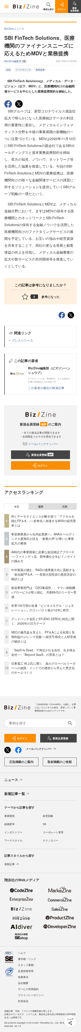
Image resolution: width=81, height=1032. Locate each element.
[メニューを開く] (6, 6)
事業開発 (9, 816)
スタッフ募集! (26, 965)
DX (44, 824)
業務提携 (40, 69)
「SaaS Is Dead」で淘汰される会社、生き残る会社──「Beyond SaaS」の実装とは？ (43, 652)
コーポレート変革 (53, 832)
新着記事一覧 (14, 793)
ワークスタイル (13, 840)
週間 (40, 506)
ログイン (43, 465)
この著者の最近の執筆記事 (46, 388)
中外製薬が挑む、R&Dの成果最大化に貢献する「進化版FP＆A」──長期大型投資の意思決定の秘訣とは (43, 574)
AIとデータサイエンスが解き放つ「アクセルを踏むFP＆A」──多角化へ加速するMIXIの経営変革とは (43, 520)
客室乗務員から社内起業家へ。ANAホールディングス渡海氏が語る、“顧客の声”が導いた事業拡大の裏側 (43, 538)
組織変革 (9, 824)
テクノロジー (50, 840)
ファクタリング (23, 69)
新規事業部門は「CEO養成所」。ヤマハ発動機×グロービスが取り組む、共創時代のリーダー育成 (43, 592)
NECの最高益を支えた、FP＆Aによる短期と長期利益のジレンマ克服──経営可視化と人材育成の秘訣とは (43, 636)
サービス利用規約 (28, 989)
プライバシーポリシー (31, 995)
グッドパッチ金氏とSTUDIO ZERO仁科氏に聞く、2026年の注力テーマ (42, 621)
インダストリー (13, 832)
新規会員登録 (42, 455)
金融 (8, 69)
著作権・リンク (27, 959)
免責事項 (23, 977)
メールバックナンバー (43, 444)
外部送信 (23, 1001)
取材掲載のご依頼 (60, 761)
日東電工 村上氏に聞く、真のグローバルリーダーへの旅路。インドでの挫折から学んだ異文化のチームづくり (43, 668)
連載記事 (9, 864)
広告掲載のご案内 (21, 761)
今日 (16, 506)
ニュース (11, 779)
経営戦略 (48, 816)
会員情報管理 (25, 971)
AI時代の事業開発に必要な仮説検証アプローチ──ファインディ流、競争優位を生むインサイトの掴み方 (43, 556)
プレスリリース (22, 340)
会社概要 (23, 983)
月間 (64, 506)
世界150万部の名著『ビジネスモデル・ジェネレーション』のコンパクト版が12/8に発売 (42, 607)
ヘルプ (22, 953)
